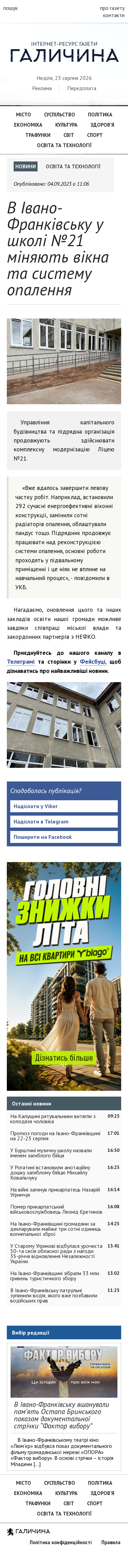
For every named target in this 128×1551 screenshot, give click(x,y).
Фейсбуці (92, 661)
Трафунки (38, 135)
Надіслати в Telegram (41, 821)
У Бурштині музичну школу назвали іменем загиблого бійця (51, 1153)
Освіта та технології (64, 145)
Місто (23, 114)
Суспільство (59, 114)
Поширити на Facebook (43, 836)
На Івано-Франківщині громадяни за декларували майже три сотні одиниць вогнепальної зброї (55, 1228)
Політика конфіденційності (61, 1542)
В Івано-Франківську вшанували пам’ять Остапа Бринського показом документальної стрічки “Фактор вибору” (61, 1415)
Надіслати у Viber (36, 806)
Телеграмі (20, 661)
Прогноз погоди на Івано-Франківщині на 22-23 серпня (55, 1136)
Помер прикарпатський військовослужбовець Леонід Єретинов (56, 1209)
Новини (25, 166)
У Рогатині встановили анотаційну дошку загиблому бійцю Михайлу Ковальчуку (50, 1172)
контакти (114, 15)
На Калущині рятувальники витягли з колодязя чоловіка (53, 1119)
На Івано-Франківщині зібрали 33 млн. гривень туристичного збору (55, 1276)
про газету (112, 8)
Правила (110, 1542)
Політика (100, 114)
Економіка (28, 125)
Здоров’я (102, 125)
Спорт (95, 135)
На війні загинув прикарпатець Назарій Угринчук (55, 1192)
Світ (68, 135)
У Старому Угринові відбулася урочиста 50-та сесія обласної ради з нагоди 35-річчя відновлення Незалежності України (56, 1253)
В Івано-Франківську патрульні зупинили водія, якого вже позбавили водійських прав (53, 1295)
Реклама (42, 88)
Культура (66, 125)
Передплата (81, 88)
